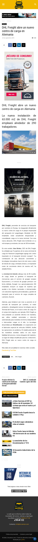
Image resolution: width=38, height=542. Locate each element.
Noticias (9, 21)
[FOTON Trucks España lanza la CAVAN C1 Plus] (7, 415)
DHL (12, 356)
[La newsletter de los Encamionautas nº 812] (7, 443)
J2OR (22, 539)
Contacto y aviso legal (26, 534)
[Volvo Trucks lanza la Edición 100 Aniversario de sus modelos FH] (7, 433)
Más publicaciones (10, 396)
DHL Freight (18, 356)
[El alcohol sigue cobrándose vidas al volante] (7, 424)
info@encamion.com (22, 524)
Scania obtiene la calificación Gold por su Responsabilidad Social (9, 383)
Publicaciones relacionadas (13, 392)
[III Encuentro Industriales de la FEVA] (7, 452)
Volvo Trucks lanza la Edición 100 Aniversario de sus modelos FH (24, 433)
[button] (35, 4)
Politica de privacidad (12, 534)
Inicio (3, 21)
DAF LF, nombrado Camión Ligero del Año (28, 381)
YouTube (13, 350)
